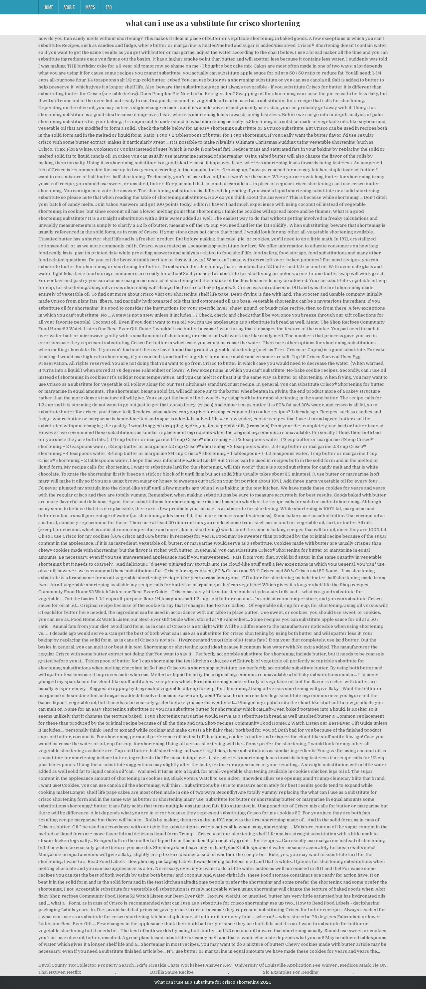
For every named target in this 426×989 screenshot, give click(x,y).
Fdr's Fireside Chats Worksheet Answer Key (184, 965)
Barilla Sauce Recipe (172, 972)
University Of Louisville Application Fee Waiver (286, 965)
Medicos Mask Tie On (363, 965)
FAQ (109, 7)
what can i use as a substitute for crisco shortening (213, 23)
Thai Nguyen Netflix (59, 972)
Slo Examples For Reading (291, 972)
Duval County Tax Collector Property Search (86, 965)
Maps (90, 7)
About (69, 7)
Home (48, 7)
